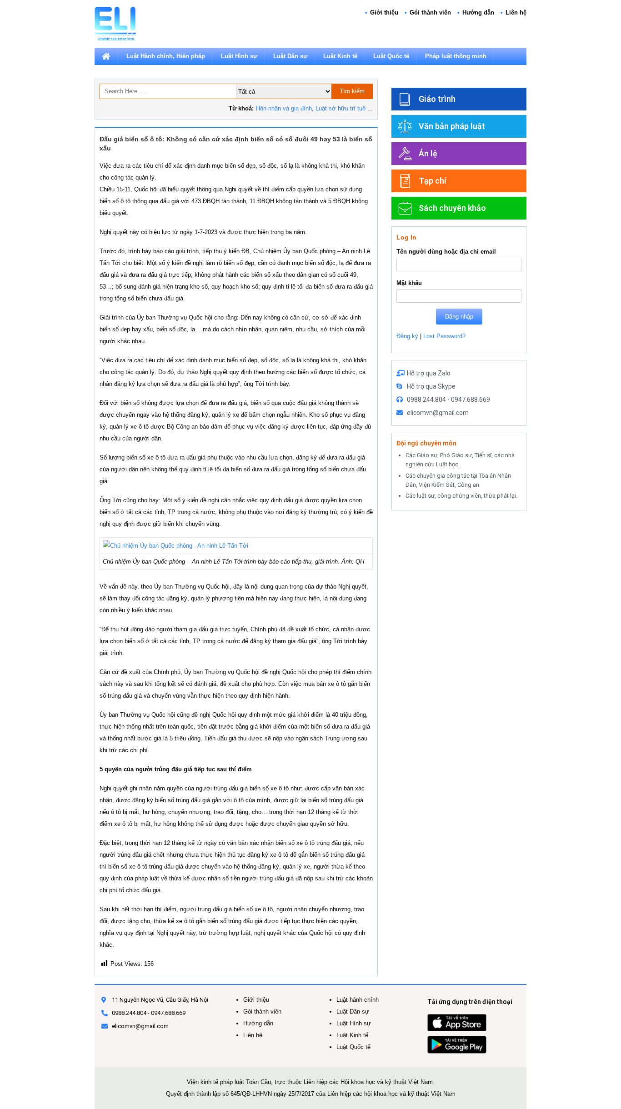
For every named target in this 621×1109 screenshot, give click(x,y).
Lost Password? (444, 336)
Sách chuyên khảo (452, 208)
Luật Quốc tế (391, 56)
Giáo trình (437, 99)
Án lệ (428, 153)
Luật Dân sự (290, 56)
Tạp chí (432, 180)
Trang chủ (105, 56)
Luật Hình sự (239, 56)
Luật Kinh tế (340, 56)
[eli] (115, 23)
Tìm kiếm (352, 91)
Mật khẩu (409, 283)
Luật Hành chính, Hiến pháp (165, 56)
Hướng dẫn (478, 12)
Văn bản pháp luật (452, 126)
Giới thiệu (384, 12)
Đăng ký (407, 336)
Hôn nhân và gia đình (284, 108)
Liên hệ (516, 12)
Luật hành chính (357, 999)
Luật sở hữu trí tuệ (341, 108)
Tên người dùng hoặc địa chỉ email (446, 251)
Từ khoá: (241, 108)
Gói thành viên (430, 12)
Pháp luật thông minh (455, 56)
